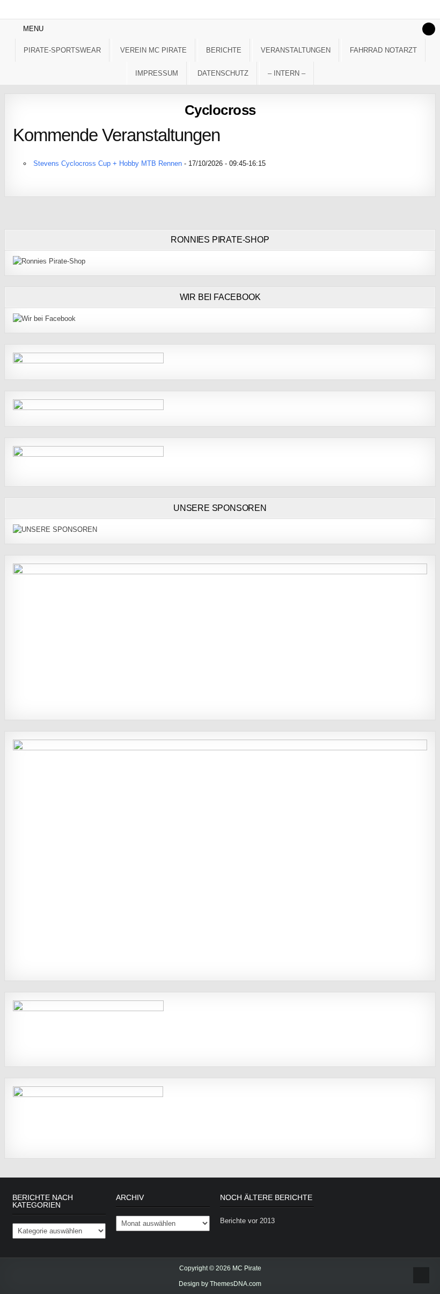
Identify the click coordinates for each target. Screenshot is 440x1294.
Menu (33, 29)
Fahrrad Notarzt (383, 50)
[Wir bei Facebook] (44, 319)
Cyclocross (220, 110)
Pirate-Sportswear (62, 50)
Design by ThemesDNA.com (220, 1284)
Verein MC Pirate (153, 50)
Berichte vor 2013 (247, 1221)
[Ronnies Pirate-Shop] (49, 261)
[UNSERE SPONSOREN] (55, 529)
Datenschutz (222, 73)
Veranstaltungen (296, 50)
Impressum (156, 73)
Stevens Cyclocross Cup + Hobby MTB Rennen (107, 163)
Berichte (223, 50)
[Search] (428, 29)
